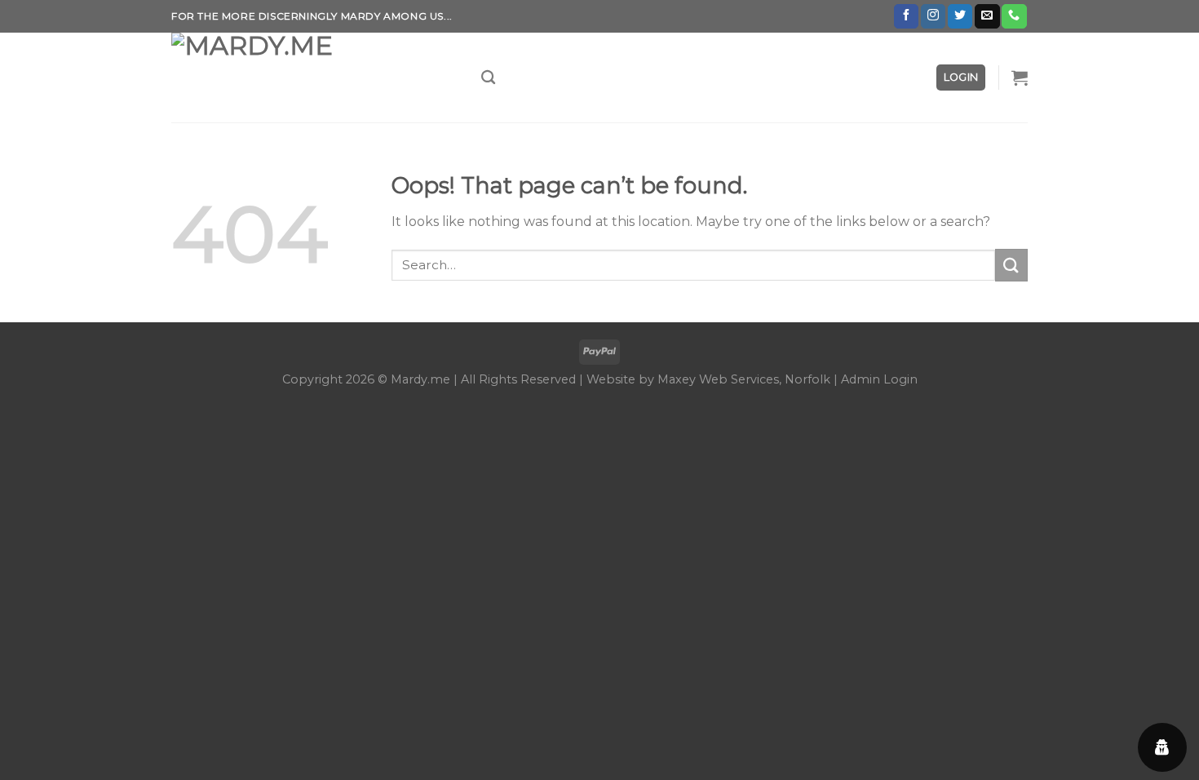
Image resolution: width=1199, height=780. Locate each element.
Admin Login (879, 379)
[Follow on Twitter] (960, 16)
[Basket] (1019, 77)
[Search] (488, 78)
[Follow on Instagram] (933, 16)
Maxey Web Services (718, 379)
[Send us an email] (987, 16)
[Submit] (1011, 265)
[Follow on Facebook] (906, 16)
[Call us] (1014, 16)
